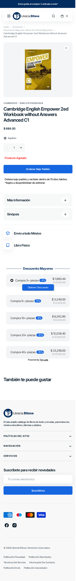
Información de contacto (42, 562)
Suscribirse (36, 490)
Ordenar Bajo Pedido (37, 169)
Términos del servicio (15, 562)
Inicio (6, 27)
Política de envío (12, 568)
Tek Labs (42, 359)
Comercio (18, 27)
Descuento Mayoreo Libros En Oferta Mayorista (28, 30)
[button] (9, 16)
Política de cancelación (35, 568)
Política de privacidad (14, 557)
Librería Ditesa (19, 548)
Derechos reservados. (38, 548)
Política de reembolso (40, 557)
